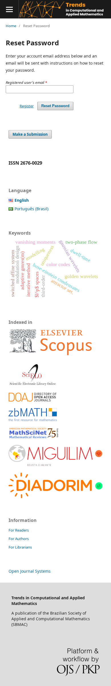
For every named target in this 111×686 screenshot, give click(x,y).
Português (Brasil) (31, 208)
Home (11, 25)
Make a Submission (30, 134)
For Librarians (20, 547)
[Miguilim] (55, 465)
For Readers (19, 530)
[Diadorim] (55, 496)
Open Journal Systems (30, 571)
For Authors (19, 538)
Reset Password (55, 106)
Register (27, 106)
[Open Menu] (9, 9)
